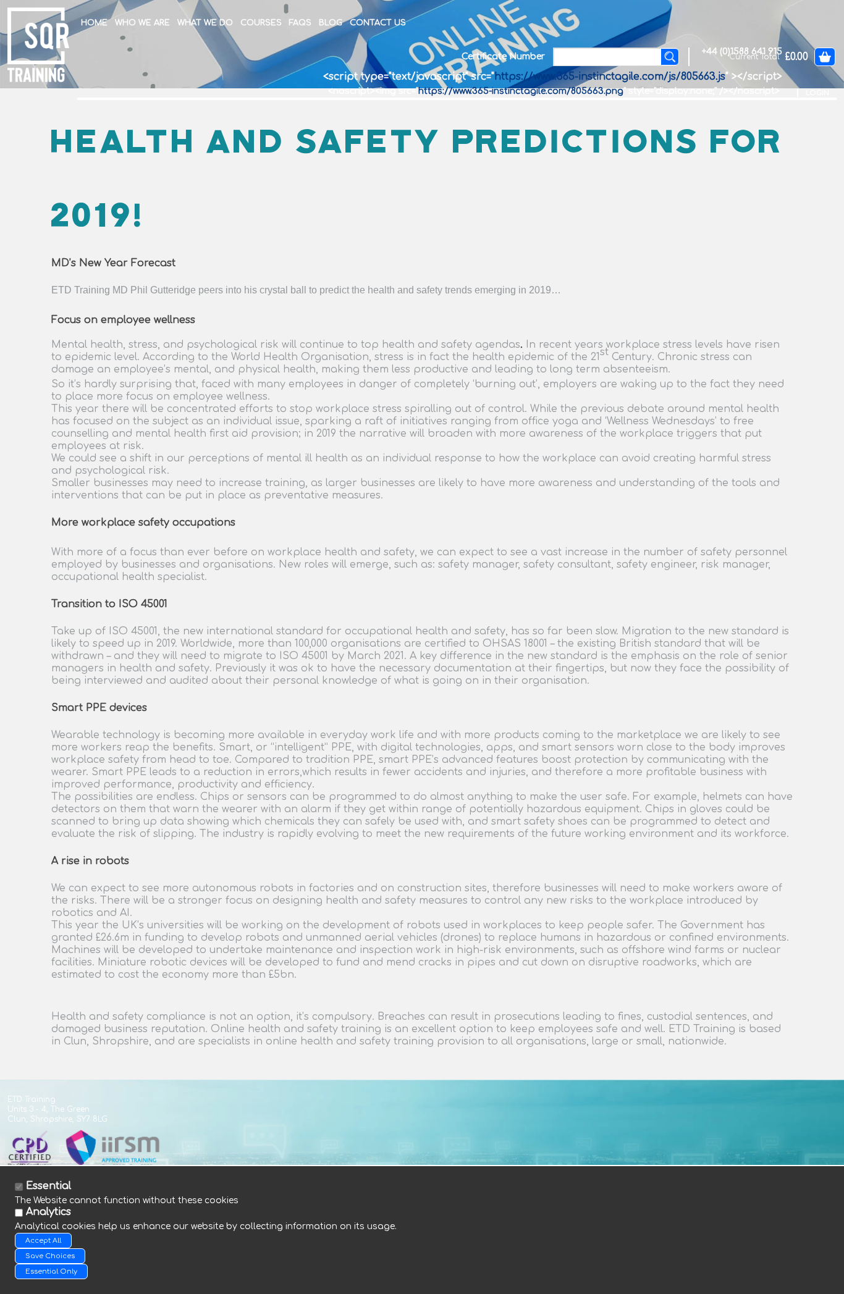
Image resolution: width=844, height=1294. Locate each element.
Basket (824, 57)
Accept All (43, 1241)
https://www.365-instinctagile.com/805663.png (520, 91)
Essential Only (51, 1271)
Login (817, 93)
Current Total (754, 57)
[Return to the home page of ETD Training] (38, 44)
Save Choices (50, 1256)
